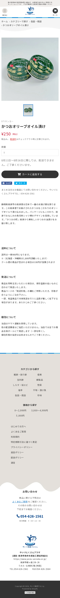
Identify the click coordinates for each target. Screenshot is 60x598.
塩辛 (20, 390)
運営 (13, 462)
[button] (4, 10)
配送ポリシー (17, 457)
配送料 (13, 139)
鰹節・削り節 (20, 374)
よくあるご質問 (18, 431)
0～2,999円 (20, 410)
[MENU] (4, 10)
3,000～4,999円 (39, 410)
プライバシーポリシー (22, 447)
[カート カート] (55, 10)
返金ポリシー (17, 452)
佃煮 (39, 374)
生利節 (20, 379)
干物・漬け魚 (39, 390)
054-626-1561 (31, 516)
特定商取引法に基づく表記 (24, 441)
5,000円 (20, 415)
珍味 (39, 395)
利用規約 (15, 436)
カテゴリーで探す (19, 21)
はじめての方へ (18, 426)
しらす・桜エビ (20, 384)
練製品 (39, 379)
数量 (3, 146)
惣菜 (39, 384)
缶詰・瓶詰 (36, 21)
